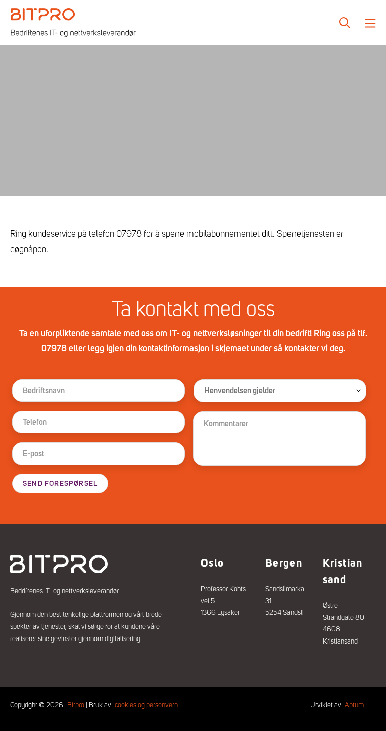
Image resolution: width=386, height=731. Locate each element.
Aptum (354, 705)
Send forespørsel (60, 483)
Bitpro (75, 705)
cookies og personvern (146, 705)
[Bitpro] (73, 23)
